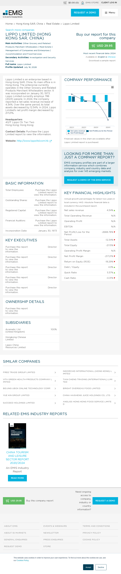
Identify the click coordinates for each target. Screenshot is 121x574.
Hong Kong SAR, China (29, 24)
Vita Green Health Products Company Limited (27, 380)
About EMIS (11, 526)
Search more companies (19, 30)
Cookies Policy (22, 560)
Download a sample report (102, 61)
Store (47, 546)
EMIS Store (92, 3)
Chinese (112, 57)
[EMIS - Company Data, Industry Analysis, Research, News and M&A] (13, 14)
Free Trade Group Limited (19, 372)
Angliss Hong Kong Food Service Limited (87, 403)
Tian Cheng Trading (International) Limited (87, 380)
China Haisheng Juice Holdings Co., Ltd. (86, 395)
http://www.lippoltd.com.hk (33, 141)
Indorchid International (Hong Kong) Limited (87, 372)
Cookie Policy (91, 540)
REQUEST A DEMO (85, 12)
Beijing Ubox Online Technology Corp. (27, 388)
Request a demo (105, 501)
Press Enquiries (53, 540)
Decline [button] (101, 567)
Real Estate (53, 24)
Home (9, 24)
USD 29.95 (104, 45)
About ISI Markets (15, 533)
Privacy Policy (92, 533)
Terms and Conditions (96, 526)
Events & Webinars (55, 526)
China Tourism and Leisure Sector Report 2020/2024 (17, 457)
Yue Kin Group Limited (16, 395)
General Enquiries (15, 540)
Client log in (109, 3)
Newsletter (51, 533)
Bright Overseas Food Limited (81, 388)
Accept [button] (88, 567)
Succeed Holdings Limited (19, 403)
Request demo (13, 546)
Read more (17, 478)
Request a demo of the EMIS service (89, 180)
